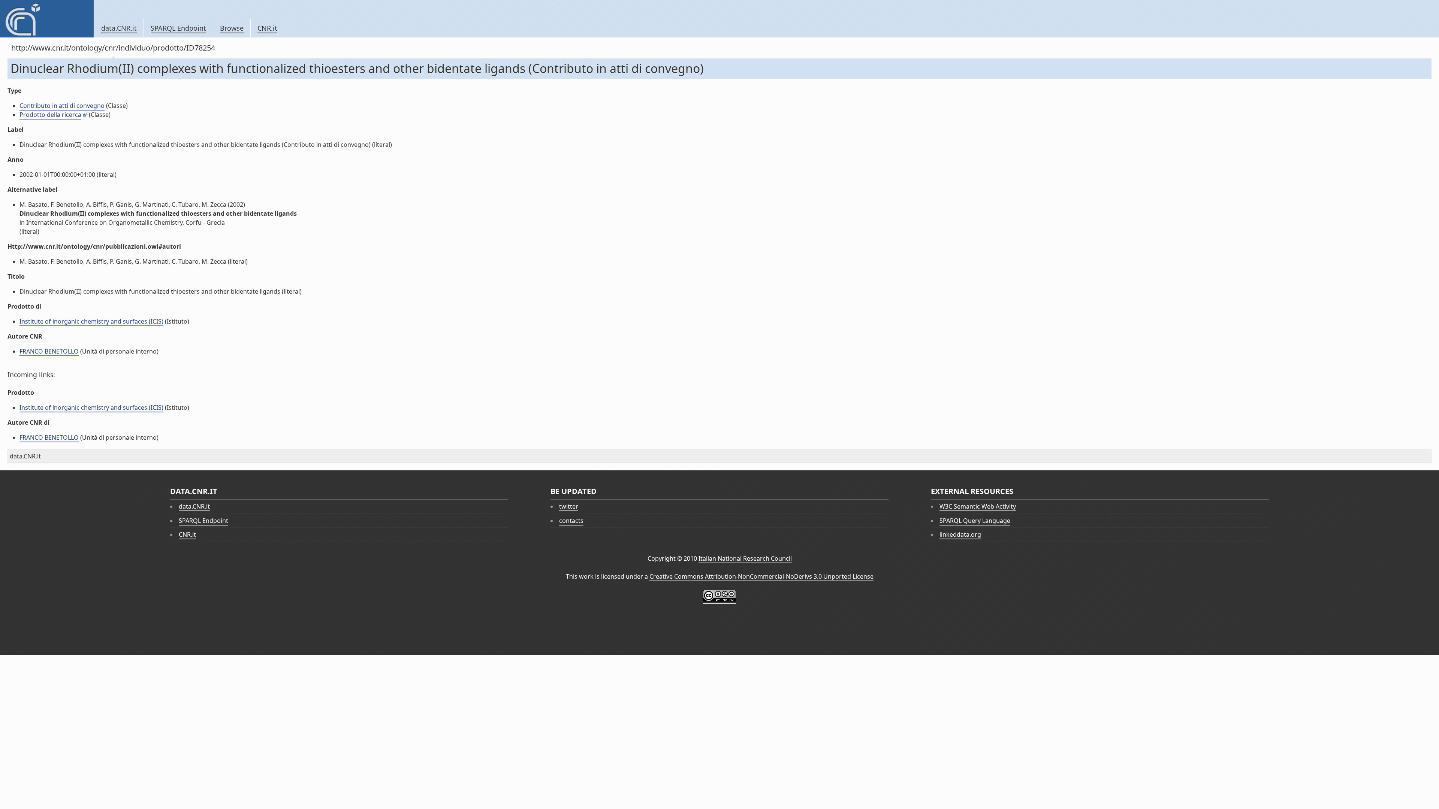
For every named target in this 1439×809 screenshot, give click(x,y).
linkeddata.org (960, 534)
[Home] (46, 18)
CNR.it (267, 28)
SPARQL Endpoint (178, 28)
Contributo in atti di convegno (62, 105)
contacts (571, 520)
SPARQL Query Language (974, 520)
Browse (232, 28)
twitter (568, 506)
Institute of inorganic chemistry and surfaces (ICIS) (91, 321)
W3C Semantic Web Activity (977, 506)
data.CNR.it (119, 28)
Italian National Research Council (745, 558)
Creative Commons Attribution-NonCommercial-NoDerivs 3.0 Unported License (761, 576)
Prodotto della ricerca (50, 114)
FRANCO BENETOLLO (49, 351)
